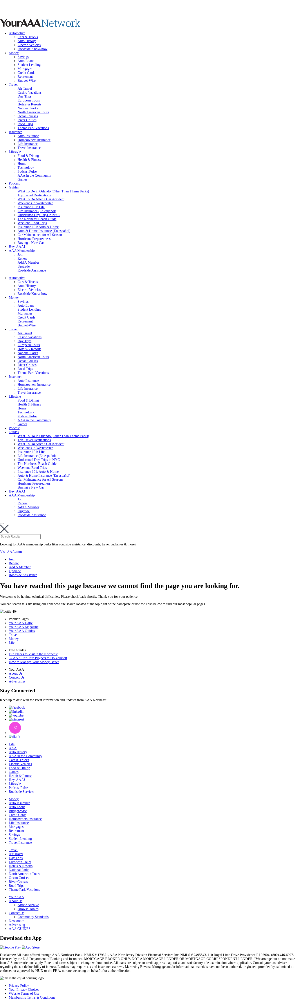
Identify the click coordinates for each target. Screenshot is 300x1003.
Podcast (14, 183)
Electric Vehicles (29, 45)
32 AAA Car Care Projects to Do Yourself (38, 658)
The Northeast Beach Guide (37, 219)
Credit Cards (26, 72)
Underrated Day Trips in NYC (39, 215)
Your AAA (16, 897)
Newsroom (16, 921)
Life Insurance (28, 144)
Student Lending (29, 65)
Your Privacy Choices (24, 989)
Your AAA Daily (21, 623)
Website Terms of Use (24, 993)
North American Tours (33, 112)
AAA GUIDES (20, 929)
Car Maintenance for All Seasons (40, 235)
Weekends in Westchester (35, 203)
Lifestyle (15, 152)
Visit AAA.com (11, 552)
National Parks (28, 108)
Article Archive (28, 905)
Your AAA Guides (22, 631)
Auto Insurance (28, 136)
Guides (14, 187)
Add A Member (28, 262)
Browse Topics (28, 909)
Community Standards (33, 917)
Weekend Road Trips (32, 223)
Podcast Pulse (27, 171)
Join (20, 254)
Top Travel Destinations (34, 195)
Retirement (25, 76)
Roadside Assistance (32, 270)
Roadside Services (21, 791)
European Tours (29, 100)
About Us (15, 673)
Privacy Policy (19, 985)
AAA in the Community (34, 175)
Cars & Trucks (28, 37)
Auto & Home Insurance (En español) (44, 231)
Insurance (15, 132)
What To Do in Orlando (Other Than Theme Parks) (53, 191)
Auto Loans (26, 61)
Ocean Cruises (28, 116)
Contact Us (16, 677)
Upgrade (24, 266)
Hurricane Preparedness (34, 239)
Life (11, 643)
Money (14, 53)
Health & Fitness (29, 159)
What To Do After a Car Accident (41, 199)
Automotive (17, 33)
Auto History (27, 41)
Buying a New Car (31, 242)
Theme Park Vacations (33, 128)
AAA (13, 748)
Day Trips (24, 96)
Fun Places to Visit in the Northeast (33, 654)
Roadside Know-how (32, 49)
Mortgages (25, 69)
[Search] (2, 523)
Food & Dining (28, 156)
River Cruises (27, 120)
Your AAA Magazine (23, 627)
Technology (26, 167)
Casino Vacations (30, 92)
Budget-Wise (27, 80)
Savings (23, 57)
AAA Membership (22, 250)
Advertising (17, 681)
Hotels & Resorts (29, 104)
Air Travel (25, 88)
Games (22, 179)
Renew (22, 258)
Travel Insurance (29, 148)
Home (22, 163)
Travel (13, 84)
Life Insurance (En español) (37, 211)
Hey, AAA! (17, 246)
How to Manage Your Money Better (34, 662)
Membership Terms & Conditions (32, 997)
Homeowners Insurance (34, 140)
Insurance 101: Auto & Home (38, 227)
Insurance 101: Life (31, 207)
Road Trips (25, 124)
